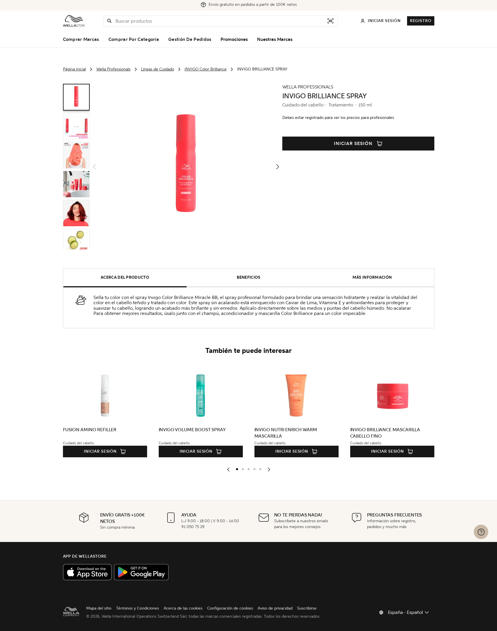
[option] (235, 468)
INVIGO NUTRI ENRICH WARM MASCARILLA (285, 433)
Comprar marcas (81, 39)
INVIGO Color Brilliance (206, 69)
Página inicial (74, 69)
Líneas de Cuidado (157, 69)
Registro (420, 20)
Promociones (234, 39)
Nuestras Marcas (274, 39)
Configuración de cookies (230, 608)
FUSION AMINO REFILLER (90, 429)
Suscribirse (307, 608)
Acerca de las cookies (183, 608)
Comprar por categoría (134, 39)
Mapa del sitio (98, 608)
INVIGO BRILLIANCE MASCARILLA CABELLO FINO (385, 433)
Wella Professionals (113, 69)
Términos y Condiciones (137, 608)
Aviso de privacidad (275, 608)
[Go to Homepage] (74, 21)
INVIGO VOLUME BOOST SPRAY (192, 429)
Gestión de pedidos (189, 39)
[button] (109, 21)
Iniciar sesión (353, 143)
